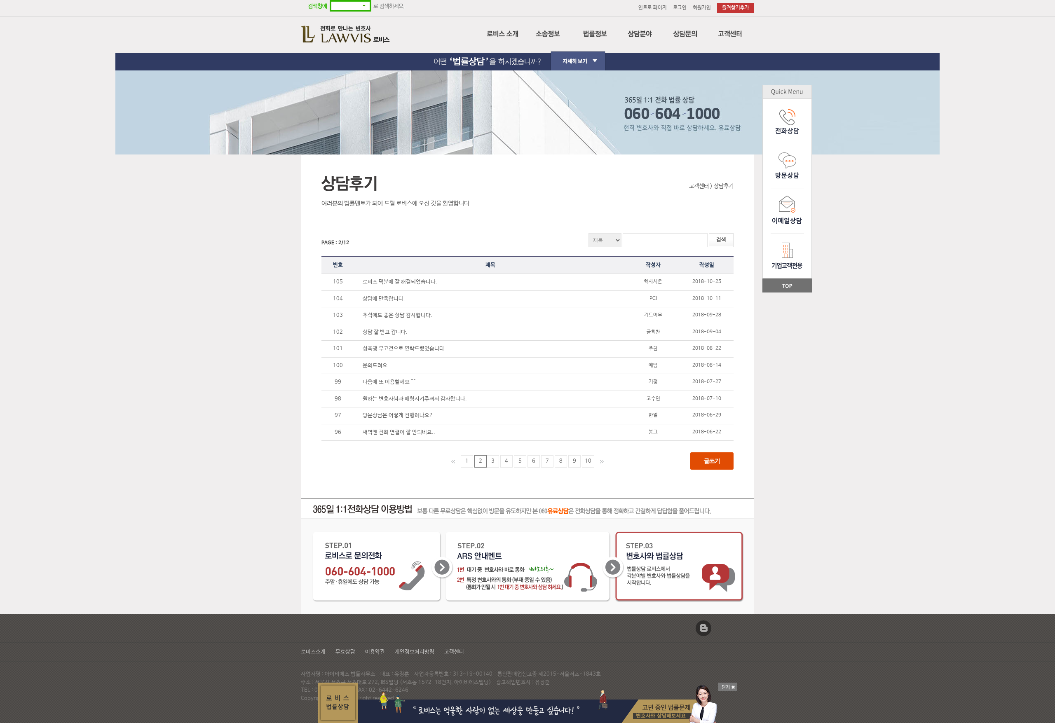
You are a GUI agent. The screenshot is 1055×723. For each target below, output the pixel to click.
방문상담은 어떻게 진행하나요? (400, 415)
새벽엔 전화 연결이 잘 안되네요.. (401, 432)
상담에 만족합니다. (386, 299)
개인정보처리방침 (414, 652)
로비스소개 (313, 652)
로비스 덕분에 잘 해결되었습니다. (402, 282)
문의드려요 (377, 366)
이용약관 (375, 652)
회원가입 (702, 8)
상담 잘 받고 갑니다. (387, 332)
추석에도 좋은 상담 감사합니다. (400, 315)
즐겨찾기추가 (735, 8)
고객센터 (454, 652)
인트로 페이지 (652, 8)
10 (588, 461)
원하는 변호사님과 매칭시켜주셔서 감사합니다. (417, 399)
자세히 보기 (527, 53)
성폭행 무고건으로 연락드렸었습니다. (406, 349)
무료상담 (345, 652)
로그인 (680, 8)
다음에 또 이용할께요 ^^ (391, 382)
